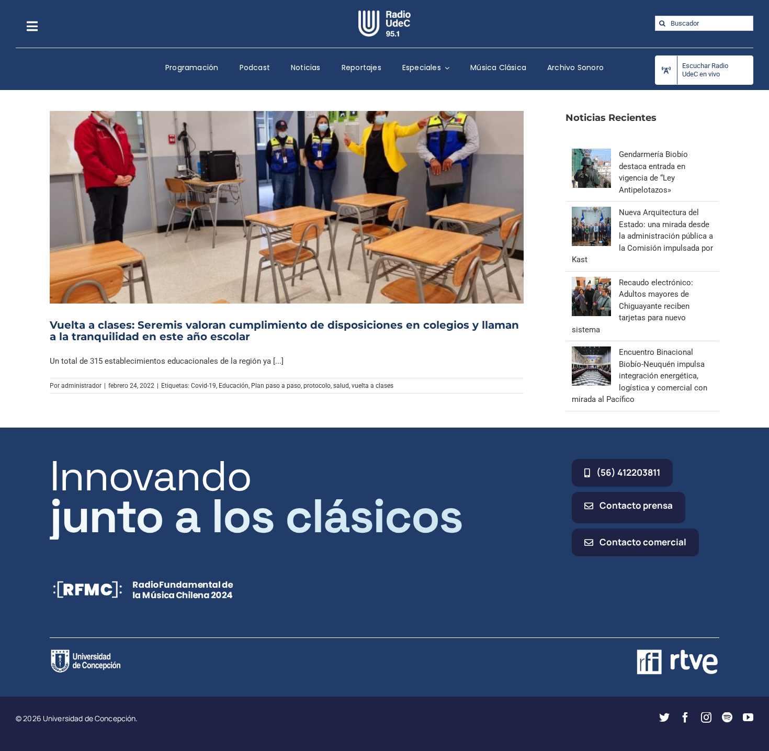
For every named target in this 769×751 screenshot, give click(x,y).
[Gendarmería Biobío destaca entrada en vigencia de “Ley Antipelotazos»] (591, 154)
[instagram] (706, 717)
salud (341, 385)
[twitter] (664, 717)
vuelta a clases (372, 385)
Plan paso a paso (276, 385)
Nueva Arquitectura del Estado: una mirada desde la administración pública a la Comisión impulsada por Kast (642, 236)
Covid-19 (203, 385)
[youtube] (748, 717)
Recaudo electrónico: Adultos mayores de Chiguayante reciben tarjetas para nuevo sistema (632, 306)
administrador (81, 385)
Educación (233, 385)
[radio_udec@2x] (384, 14)
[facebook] (685, 717)
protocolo (317, 385)
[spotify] (727, 717)
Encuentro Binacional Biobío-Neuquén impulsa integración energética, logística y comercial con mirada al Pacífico (639, 376)
